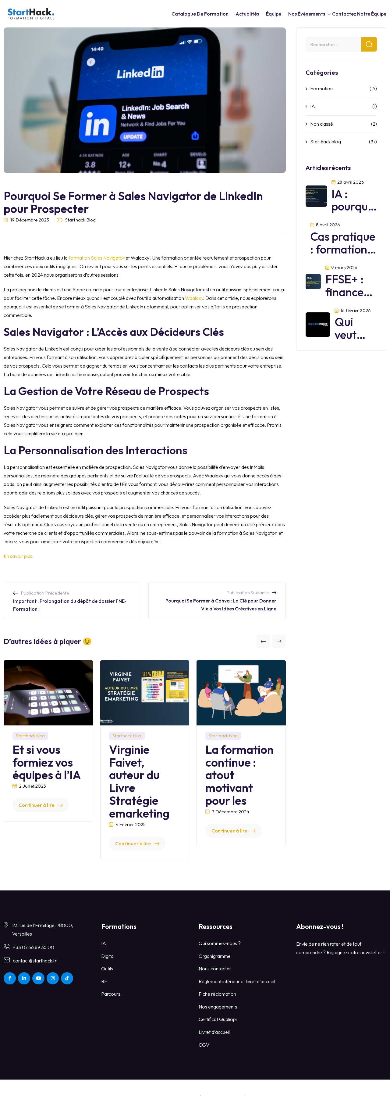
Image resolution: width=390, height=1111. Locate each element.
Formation (321, 88)
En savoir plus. (19, 556)
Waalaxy (194, 298)
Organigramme (215, 956)
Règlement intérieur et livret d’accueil (237, 981)
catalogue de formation (200, 14)
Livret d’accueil (214, 1032)
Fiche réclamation (217, 994)
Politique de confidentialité (275, 1095)
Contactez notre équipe (359, 14)
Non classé (321, 124)
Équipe (273, 14)
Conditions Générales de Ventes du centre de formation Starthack (128, 1095)
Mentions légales (222, 1095)
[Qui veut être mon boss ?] (318, 324)
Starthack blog (80, 220)
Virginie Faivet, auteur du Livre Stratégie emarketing (139, 781)
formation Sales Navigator (97, 258)
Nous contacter (215, 968)
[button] (263, 641)
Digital (108, 956)
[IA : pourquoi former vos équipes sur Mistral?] (316, 195)
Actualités (247, 14)
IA (312, 106)
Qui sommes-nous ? (220, 943)
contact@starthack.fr (35, 961)
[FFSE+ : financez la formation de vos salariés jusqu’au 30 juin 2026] (313, 281)
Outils (107, 968)
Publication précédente (45, 593)
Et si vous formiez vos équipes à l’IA (46, 762)
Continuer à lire (36, 805)
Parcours (110, 994)
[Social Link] (10, 978)
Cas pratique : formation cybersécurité (344, 249)
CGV (204, 1045)
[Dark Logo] (31, 13)
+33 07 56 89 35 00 (33, 947)
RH (104, 981)
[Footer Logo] (31, 1094)
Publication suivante (248, 592)
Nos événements (306, 14)
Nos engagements (218, 1007)
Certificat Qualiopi (218, 1019)
